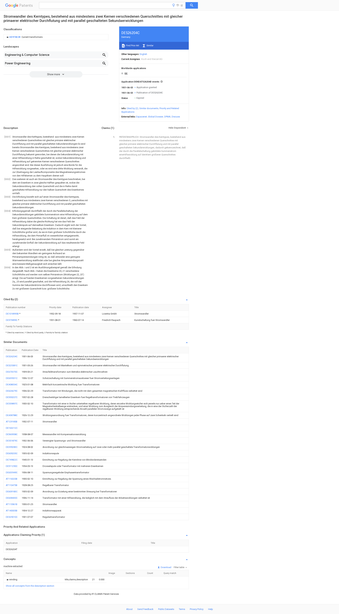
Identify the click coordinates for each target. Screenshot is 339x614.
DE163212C (11, 428)
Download (165, 567)
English (143, 54)
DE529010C (11, 517)
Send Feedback (145, 609)
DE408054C (11, 384)
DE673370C (11, 371)
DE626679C (11, 391)
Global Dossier (155, 116)
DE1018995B (12, 313)
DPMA (167, 116)
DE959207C (11, 397)
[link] (24, 37)
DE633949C (11, 472)
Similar (149, 45)
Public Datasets (166, 609)
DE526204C (11, 356)
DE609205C (11, 453)
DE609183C (11, 491)
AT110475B (11, 485)
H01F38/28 (15, 37)
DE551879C (11, 440)
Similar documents (148, 108)
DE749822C (11, 459)
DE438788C (11, 415)
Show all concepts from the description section (30, 586)
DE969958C (11, 434)
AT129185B (11, 421)
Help (210, 609)
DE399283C (11, 447)
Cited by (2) (132, 108)
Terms (182, 609)
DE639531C (11, 378)
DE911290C (11, 466)
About (129, 609)
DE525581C (11, 365)
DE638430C (11, 498)
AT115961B (11, 504)
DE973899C (12, 320)
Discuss (176, 116)
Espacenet (141, 116)
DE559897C (11, 403)
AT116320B (11, 478)
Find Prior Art (132, 45)
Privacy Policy (196, 609)
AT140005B (11, 510)
